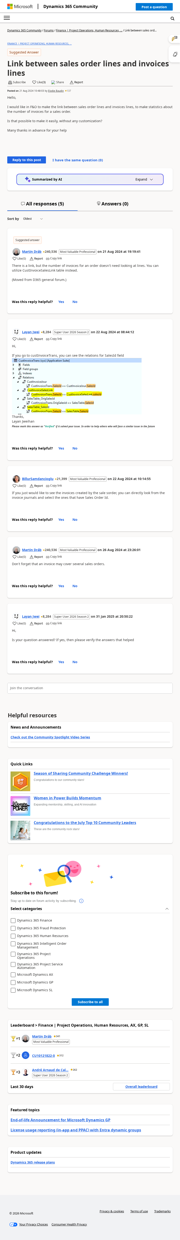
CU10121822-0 (43, 1055)
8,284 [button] (47, 332)
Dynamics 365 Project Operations (34, 955)
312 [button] (61, 1055)
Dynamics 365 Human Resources (42, 936)
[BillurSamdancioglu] (16, 479)
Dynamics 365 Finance (34, 920)
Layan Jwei (30, 332)
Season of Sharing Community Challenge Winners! (81, 773)
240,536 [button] (51, 251)
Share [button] (60, 82)
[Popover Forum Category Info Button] (81, 901)
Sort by (13, 218)
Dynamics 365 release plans (33, 1162)
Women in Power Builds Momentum (67, 798)
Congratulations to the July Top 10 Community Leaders (85, 823)
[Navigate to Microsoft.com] (20, 6)
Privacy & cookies (112, 1211)
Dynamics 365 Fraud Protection (41, 928)
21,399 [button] (62, 478)
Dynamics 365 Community (70, 6)
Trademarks (162, 1211)
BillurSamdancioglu (37, 478)
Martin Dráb (31, 251)
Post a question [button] (154, 7)
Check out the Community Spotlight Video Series (50, 737)
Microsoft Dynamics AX (35, 975)
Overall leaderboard (141, 1086)
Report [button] (78, 82)
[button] (154, 8)
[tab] (42, 205)
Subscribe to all (90, 1002)
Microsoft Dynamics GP (35, 982)
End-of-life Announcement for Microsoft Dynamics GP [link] (60, 1120)
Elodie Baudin (56, 90)
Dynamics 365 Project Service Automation (40, 966)
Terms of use (139, 1211)
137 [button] (69, 90)
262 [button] (75, 1069)
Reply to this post (26, 160)
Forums (49, 30)
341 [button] (58, 1036)
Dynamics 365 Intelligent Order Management (42, 945)
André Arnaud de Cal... (50, 1070)
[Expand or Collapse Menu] (7, 18)
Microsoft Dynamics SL (34, 990)
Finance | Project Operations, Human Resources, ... (89, 30)
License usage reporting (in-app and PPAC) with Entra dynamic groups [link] (76, 1130)
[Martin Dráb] (16, 252)
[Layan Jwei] (16, 332)
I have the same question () (77, 160)
